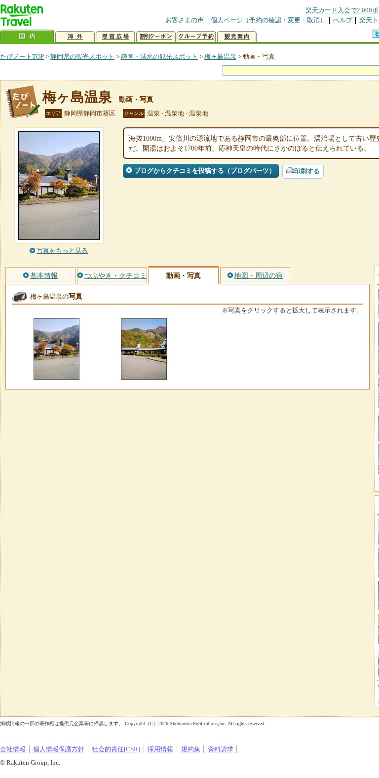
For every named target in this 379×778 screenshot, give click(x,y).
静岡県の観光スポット (82, 56)
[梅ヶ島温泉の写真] (56, 375)
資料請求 (220, 749)
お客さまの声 (184, 20)
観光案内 (237, 37)
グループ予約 (196, 37)
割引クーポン (156, 37)
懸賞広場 (115, 37)
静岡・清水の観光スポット (159, 56)
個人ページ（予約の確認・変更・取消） (268, 20)
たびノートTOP (22, 56)
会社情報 (13, 749)
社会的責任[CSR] (116, 749)
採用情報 (160, 749)
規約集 (190, 749)
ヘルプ (342, 20)
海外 (75, 37)
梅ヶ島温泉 (220, 56)
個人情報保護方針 (58, 749)
